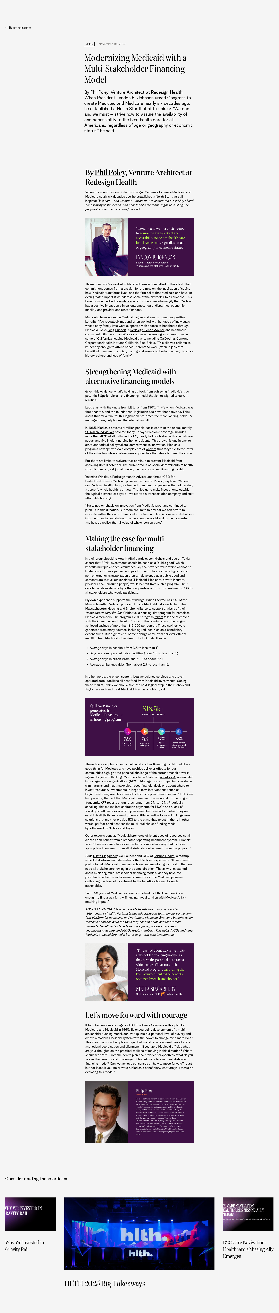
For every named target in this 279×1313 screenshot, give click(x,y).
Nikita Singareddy (105, 856)
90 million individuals (99, 432)
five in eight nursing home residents (126, 440)
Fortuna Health (164, 856)
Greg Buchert (117, 330)
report (158, 617)
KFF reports (109, 802)
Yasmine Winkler (96, 477)
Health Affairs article (132, 558)
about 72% (168, 777)
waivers (151, 449)
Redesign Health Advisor (147, 330)
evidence (125, 301)
